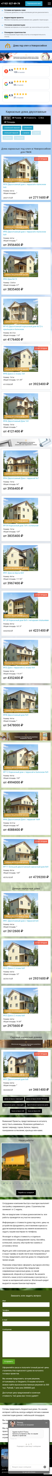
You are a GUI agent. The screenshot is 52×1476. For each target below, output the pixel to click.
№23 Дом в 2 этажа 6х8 (14, 1015)
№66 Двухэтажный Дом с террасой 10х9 (21, 819)
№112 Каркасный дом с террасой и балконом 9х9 (25, 772)
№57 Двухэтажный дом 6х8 (15, 1079)
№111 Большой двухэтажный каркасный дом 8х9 (25, 867)
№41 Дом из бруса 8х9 (13, 573)
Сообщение (6, 1329)
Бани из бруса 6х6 (34, 1111)
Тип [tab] (8, 118)
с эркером (25, 133)
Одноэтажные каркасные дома (37, 1105)
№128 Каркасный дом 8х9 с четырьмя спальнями (26, 620)
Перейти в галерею (25, 1193)
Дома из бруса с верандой (13, 1099)
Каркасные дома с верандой (13, 1105)
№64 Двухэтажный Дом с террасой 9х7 (21, 478)
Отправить (8, 1362)
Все (42, 118)
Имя (4, 1301)
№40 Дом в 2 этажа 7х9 (14, 374)
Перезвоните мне (34, 4)
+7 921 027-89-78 (10, 3)
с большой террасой (11, 133)
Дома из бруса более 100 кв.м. (37, 1099)
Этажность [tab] (31, 118)
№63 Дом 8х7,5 (10, 279)
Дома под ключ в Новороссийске (30, 45)
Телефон (5, 1310)
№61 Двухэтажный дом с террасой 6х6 (20, 921)
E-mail (4, 1320)
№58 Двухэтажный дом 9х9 (15, 715)
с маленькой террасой (12, 128)
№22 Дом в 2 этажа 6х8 (14, 968)
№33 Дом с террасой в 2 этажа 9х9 (19, 668)
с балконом (28, 128)
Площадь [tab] (10, 122)
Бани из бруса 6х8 (18, 1111)
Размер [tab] (17, 118)
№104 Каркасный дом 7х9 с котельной (20, 525)
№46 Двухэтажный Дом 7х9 (16, 421)
